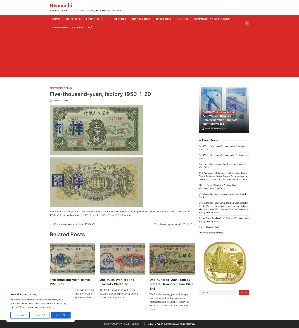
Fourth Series (140, 19)
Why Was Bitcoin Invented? (211, 232)
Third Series (117, 19)
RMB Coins (182, 19)
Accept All (60, 315)
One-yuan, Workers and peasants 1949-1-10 (117, 282)
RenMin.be (169, 323)
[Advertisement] (149, 55)
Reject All (40, 315)
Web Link (125, 323)
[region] (40, 305)
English (135, 323)
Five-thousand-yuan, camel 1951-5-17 (70, 282)
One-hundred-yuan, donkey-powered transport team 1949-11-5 (172, 284)
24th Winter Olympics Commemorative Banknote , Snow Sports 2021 (220, 119)
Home (56, 19)
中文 (90, 27)
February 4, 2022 (221, 128)
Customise (20, 315)
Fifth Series (163, 19)
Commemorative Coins (67, 27)
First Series (73, 19)
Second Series (94, 19)
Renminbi (61, 5)
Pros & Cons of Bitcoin (209, 227)
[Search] (246, 23)
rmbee (207, 128)
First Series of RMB (61, 88)
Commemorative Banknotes (213, 19)
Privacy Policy (111, 323)
